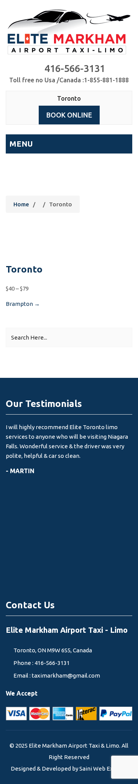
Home (21, 204)
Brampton (23, 304)
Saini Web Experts (103, 768)
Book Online (69, 115)
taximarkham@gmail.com (66, 675)
